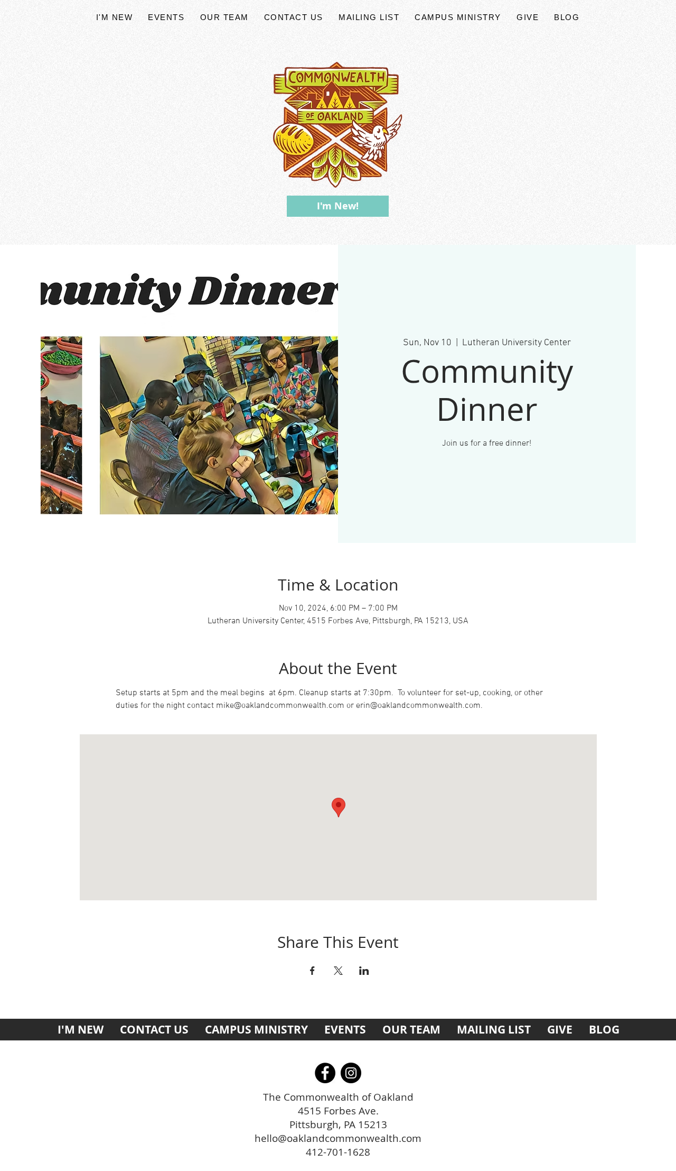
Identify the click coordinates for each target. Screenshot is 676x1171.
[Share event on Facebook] (312, 970)
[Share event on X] (338, 970)
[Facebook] (325, 1073)
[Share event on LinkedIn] (364, 970)
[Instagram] (351, 1073)
